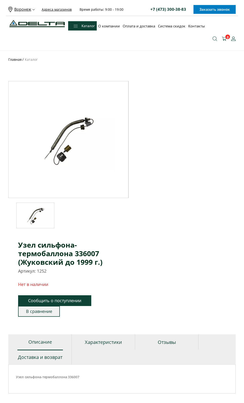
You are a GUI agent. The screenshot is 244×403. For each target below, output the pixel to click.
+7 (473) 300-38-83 (168, 9)
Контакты (196, 26)
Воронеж (22, 9)
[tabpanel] (68, 139)
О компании (109, 26)
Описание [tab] (40, 342)
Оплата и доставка (139, 26)
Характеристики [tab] (103, 342)
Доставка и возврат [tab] (40, 357)
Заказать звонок (214, 9)
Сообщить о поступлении (54, 300)
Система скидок (171, 26)
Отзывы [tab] (167, 342)
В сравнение (39, 311)
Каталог (88, 25)
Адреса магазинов (57, 9)
